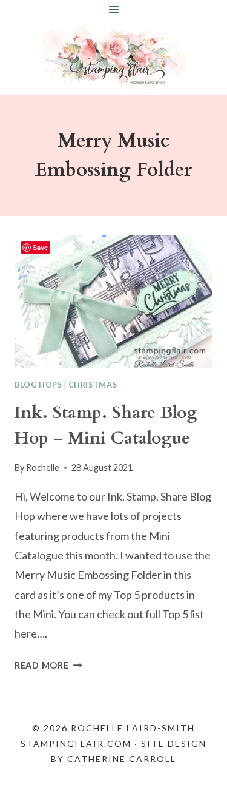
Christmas (92, 385)
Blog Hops (38, 385)
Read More (48, 665)
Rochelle (42, 467)
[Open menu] (113, 9)
